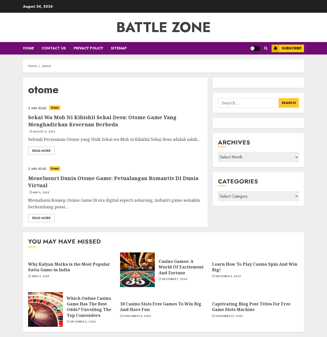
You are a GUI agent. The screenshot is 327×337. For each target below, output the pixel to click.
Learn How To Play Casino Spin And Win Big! (254, 267)
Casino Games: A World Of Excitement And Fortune (181, 267)
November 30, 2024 (137, 316)
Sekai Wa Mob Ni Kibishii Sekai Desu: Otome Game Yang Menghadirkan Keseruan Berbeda (102, 121)
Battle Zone (163, 27)
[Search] (266, 48)
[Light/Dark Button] (255, 48)
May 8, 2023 (41, 192)
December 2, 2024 (83, 321)
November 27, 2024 (229, 316)
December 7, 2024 (174, 279)
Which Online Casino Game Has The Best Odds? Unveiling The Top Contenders (89, 306)
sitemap (119, 48)
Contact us (54, 48)
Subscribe (291, 48)
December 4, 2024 (228, 276)
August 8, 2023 (44, 131)
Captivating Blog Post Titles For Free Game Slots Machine (251, 306)
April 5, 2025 (40, 276)
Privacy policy (88, 48)
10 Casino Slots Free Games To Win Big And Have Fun (160, 306)
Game (55, 108)
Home (28, 48)
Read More (41, 151)
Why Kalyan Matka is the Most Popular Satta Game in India (69, 267)
